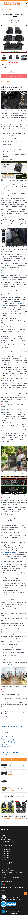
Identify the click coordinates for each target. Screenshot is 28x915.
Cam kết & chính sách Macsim (11, 632)
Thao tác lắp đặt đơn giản (7, 552)
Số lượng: (3, 71)
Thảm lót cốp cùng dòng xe (8, 723)
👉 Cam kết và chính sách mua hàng (9, 752)
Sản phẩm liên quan (14, 796)
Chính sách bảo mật (5, 857)
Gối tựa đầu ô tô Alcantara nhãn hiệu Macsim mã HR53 (16, 765)
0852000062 (16, 877)
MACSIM (10, 763)
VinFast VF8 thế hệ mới (7, 746)
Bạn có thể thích (7, 759)
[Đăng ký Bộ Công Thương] (8, 904)
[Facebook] (1, 884)
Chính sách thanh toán (6, 851)
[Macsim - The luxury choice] (12, 3)
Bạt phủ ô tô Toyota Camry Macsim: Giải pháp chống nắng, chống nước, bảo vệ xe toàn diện (17, 780)
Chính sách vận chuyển (6, 849)
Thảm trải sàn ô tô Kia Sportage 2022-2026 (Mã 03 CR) (13, 816)
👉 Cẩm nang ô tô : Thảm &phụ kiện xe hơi (11, 754)
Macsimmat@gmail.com (6, 881)
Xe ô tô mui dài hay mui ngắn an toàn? (11, 735)
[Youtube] (4, 884)
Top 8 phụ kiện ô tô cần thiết (8, 742)
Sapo (17, 913)
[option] (14, 39)
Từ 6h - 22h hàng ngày (6, 877)
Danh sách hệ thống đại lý (7, 841)
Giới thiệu (3, 835)
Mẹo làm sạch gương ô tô (7, 741)
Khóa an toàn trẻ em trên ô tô (8, 737)
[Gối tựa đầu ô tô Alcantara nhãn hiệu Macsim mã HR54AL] (4, 773)
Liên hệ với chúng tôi (6, 839)
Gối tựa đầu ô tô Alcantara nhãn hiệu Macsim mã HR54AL (16, 773)
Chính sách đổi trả (5, 853)
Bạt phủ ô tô (4, 717)
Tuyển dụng (3, 837)
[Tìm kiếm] (24, 3)
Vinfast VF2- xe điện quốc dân (8, 744)
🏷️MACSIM (7, 814)
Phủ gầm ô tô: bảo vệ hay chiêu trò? (10, 739)
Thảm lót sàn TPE (19, 119)
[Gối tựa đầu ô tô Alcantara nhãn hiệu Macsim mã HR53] (4, 765)
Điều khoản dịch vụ (5, 859)
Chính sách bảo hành (6, 855)
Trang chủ (3, 833)
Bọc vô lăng (4, 720)
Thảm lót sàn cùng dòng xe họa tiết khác (11, 726)
